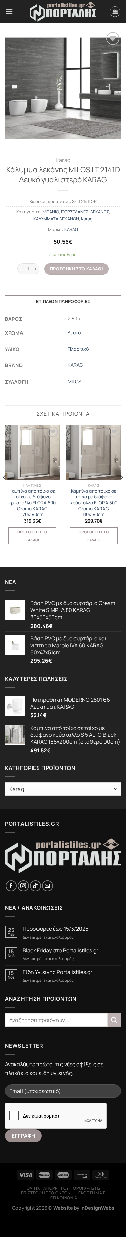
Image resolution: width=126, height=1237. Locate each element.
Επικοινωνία (63, 1198)
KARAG (71, 229)
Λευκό (74, 332)
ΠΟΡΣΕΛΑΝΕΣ (74, 212)
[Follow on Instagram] (23, 885)
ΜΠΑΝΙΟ (51, 212)
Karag (63, 160)
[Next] (121, 490)
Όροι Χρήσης (87, 1188)
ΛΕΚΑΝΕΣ (99, 212)
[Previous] (4, 490)
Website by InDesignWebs (83, 1208)
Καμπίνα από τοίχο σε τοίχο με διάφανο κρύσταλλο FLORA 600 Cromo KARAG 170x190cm (32, 503)
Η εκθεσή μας (90, 1193)
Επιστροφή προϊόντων (46, 1193)
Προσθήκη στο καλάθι (76, 269)
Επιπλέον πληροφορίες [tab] (63, 301)
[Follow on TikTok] (35, 885)
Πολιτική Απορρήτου (46, 1188)
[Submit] (114, 1019)
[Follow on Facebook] (11, 885)
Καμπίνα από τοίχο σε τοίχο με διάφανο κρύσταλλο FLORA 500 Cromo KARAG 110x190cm (93, 503)
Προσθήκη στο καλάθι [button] (32, 535)
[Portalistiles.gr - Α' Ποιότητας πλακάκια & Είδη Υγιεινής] (63, 12)
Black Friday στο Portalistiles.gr (60, 950)
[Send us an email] (47, 885)
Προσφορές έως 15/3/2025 (55, 929)
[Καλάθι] (115, 11)
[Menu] (9, 11)
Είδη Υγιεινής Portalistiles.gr (57, 972)
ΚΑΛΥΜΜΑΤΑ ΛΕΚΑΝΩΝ (56, 219)
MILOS (74, 381)
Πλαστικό (78, 349)
